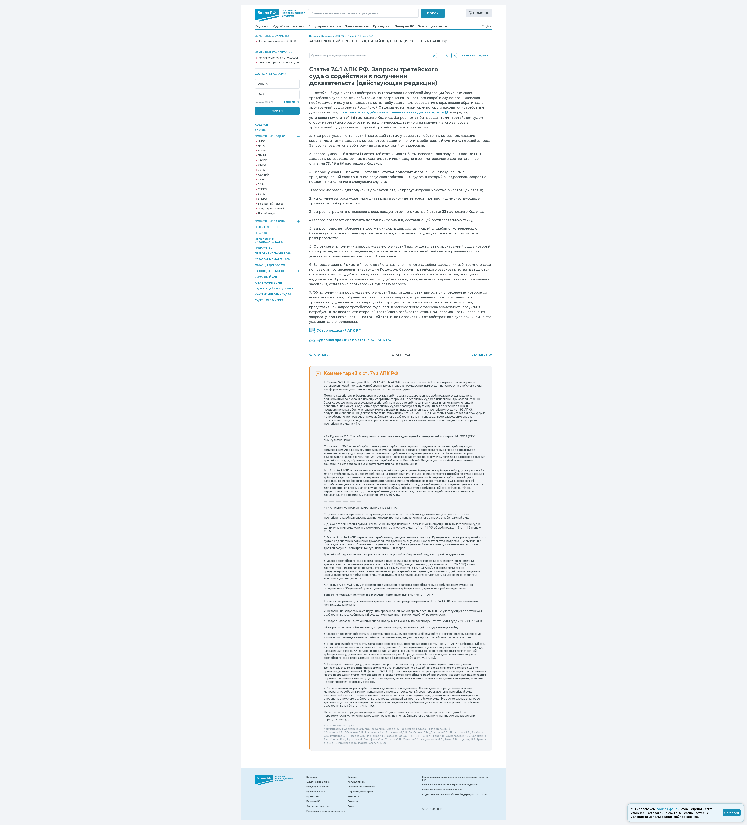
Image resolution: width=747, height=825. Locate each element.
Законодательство (433, 26)
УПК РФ (262, 199)
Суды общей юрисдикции (274, 288)
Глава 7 (352, 35)
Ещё (485, 26)
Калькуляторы (356, 781)
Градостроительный (271, 208)
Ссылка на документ (475, 55)
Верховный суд (266, 277)
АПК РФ (262, 150)
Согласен (731, 813)
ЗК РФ (261, 170)
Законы (260, 130)
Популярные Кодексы (271, 136)
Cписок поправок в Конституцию (279, 62)
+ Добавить (292, 101)
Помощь (481, 13)
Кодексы (262, 26)
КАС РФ (262, 160)
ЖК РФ (262, 165)
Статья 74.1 (366, 35)
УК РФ (261, 194)
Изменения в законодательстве (269, 240)
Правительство (357, 26)
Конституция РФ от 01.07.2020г (278, 57)
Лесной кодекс (267, 213)
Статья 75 (479, 355)
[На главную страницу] (280, 15)
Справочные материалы (272, 259)
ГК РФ (261, 140)
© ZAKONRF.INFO (432, 808)
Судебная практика (288, 26)
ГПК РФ (262, 155)
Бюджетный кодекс (270, 203)
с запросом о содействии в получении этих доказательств (392, 112)
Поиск (432, 13)
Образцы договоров (270, 265)
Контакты (353, 796)
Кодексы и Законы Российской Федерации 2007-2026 (454, 794)
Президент (382, 26)
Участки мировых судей (273, 294)
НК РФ (261, 145)
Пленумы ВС (404, 26)
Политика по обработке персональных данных (450, 784)
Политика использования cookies (442, 789)
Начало (313, 35)
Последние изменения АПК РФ (277, 41)
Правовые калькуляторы (273, 253)
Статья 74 (322, 355)
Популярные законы (324, 26)
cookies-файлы (668, 809)
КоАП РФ (263, 174)
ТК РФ (261, 184)
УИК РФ (262, 189)
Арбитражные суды (269, 282)
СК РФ (261, 179)
